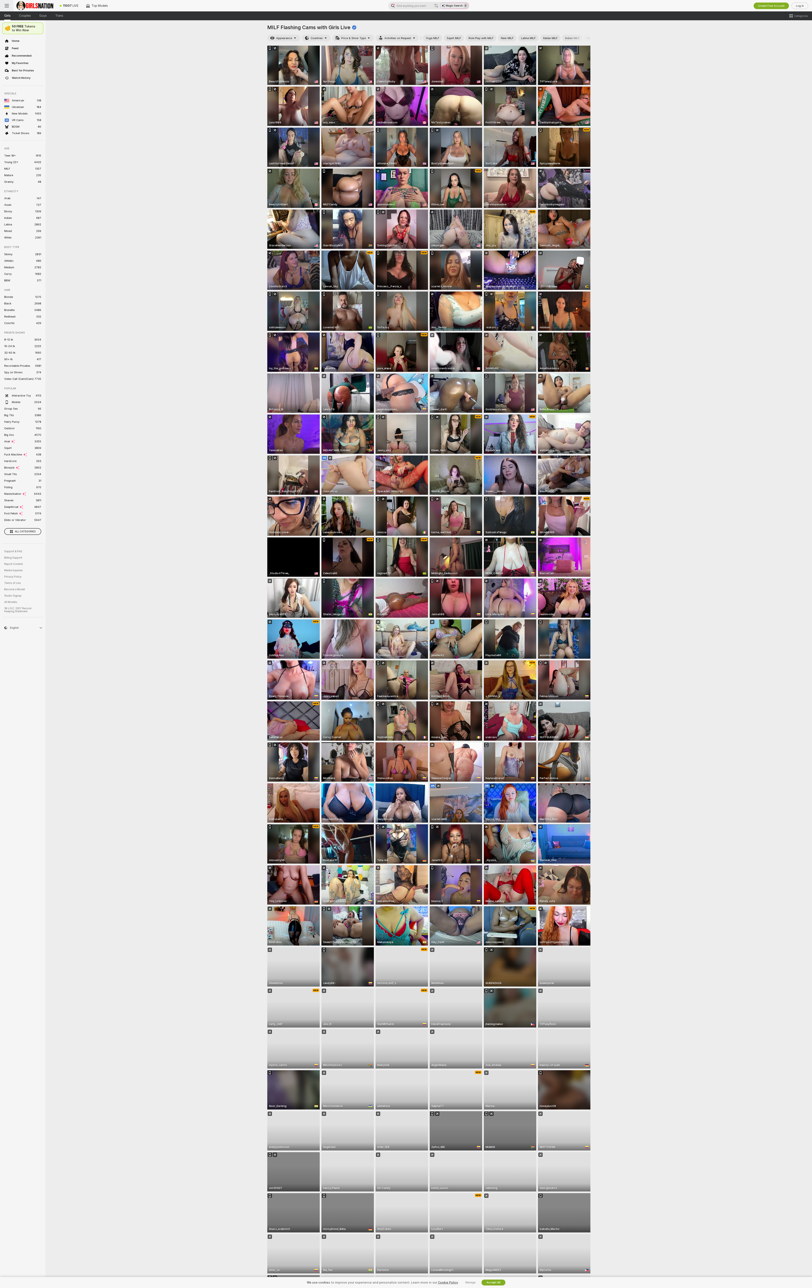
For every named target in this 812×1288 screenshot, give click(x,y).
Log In (800, 5)
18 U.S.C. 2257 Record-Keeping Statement (18, 610)
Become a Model (14, 589)
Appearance (284, 38)
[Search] (436, 6)
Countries (317, 38)
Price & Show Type (353, 38)
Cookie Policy (448, 1282)
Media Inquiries (13, 570)
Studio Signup (13, 595)
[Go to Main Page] (35, 5)
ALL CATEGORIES (25, 531)
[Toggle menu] (7, 5)
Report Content (13, 564)
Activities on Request (397, 38)
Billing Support (13, 557)
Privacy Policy (13, 576)
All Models (10, 602)
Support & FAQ (13, 551)
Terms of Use (12, 583)
